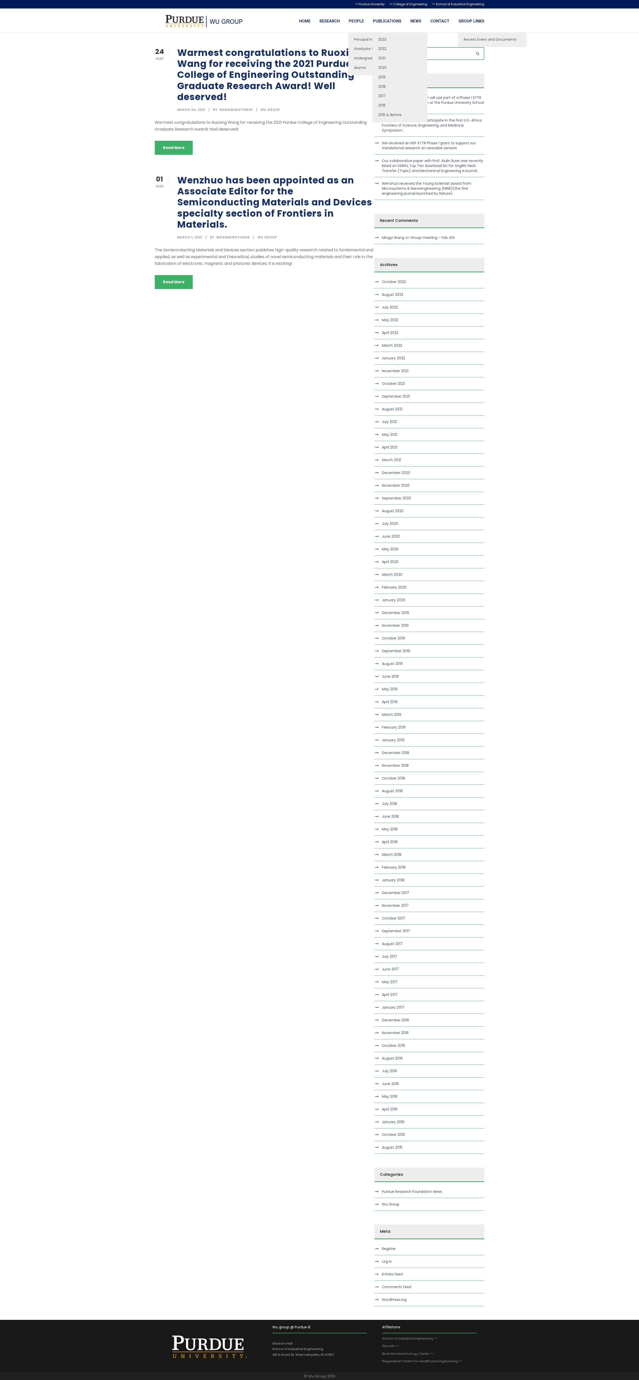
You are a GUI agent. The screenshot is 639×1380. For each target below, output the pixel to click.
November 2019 (395, 625)
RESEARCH (330, 21)
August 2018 (392, 790)
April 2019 (390, 701)
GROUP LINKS (471, 21)
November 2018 (395, 765)
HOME (305, 21)
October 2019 (393, 638)
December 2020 (396, 472)
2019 (382, 77)
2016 (382, 105)
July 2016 (389, 1071)
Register (389, 1248)
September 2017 (396, 930)
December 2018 (395, 752)
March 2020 (392, 574)
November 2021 (395, 370)
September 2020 (396, 498)
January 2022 (393, 358)
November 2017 (395, 905)
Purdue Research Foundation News (412, 1191)
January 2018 (393, 880)
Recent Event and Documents (490, 39)
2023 (382, 39)
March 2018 (391, 854)
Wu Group (270, 110)
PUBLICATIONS (387, 21)
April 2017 (390, 994)
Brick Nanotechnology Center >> (408, 1353)
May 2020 (390, 549)
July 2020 (390, 523)
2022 (382, 48)
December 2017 (395, 892)
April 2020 (390, 561)
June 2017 (390, 969)
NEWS (415, 21)
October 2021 (393, 383)
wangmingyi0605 (236, 110)
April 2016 (390, 1109)
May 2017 (390, 981)
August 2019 (392, 663)
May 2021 (389, 434)
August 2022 (392, 294)
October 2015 (393, 1134)
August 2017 (392, 943)
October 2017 (393, 918)
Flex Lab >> (390, 1346)
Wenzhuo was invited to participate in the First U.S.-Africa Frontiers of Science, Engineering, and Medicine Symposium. (432, 125)
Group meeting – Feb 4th (433, 237)
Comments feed (396, 1286)
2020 (382, 67)
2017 (382, 95)
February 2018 (394, 867)
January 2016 (393, 1121)
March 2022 (392, 345)
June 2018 (390, 816)
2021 (381, 58)
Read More (173, 147)
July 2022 (390, 307)
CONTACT (440, 21)
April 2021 (389, 447)
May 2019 (390, 689)
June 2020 (391, 536)
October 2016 (393, 1045)
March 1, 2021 (189, 237)
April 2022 (390, 332)
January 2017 (393, 1007)
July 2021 (389, 421)
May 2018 (390, 829)
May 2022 (390, 319)
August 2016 (392, 1058)
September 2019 (396, 650)
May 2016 (390, 1096)
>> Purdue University (370, 4)
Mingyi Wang (393, 237)
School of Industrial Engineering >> (409, 1338)
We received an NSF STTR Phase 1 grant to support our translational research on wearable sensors (429, 146)
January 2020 (393, 600)
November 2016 (395, 1032)
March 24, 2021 (191, 110)
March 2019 (391, 714)
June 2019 (390, 676)
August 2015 (392, 1147)
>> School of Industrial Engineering (458, 4)
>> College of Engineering (408, 4)
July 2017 (389, 956)
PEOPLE (356, 21)
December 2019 (395, 612)
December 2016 (395, 1020)
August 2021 (392, 409)
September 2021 (396, 396)
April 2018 (390, 841)
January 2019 (393, 740)
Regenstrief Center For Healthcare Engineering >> (422, 1361)
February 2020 (394, 587)
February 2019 (394, 727)
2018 (382, 86)
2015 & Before (390, 114)
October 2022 (394, 281)
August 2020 (393, 510)
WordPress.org (394, 1299)
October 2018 (393, 778)
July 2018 (389, 803)
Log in (387, 1261)
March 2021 (391, 460)
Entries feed (392, 1274)
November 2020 (396, 485)
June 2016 (390, 1083)
